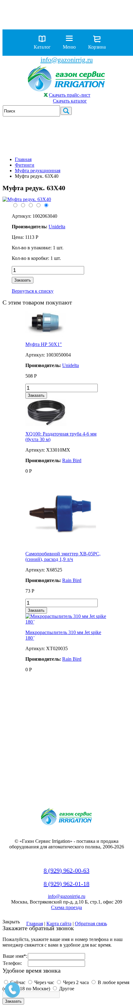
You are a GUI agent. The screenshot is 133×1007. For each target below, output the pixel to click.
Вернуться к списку (33, 291)
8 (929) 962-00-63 (66, 870)
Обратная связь (91, 923)
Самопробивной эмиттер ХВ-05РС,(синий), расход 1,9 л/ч (63, 556)
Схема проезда (66, 907)
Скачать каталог (70, 100)
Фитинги (24, 165)
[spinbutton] (48, 270)
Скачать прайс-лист (69, 95)
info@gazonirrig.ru (67, 59)
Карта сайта (58, 923)
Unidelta (70, 365)
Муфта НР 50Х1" (43, 344)
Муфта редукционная (37, 170)
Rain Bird (71, 460)
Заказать (22, 280)
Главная (23, 159)
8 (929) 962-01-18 (66, 883)
